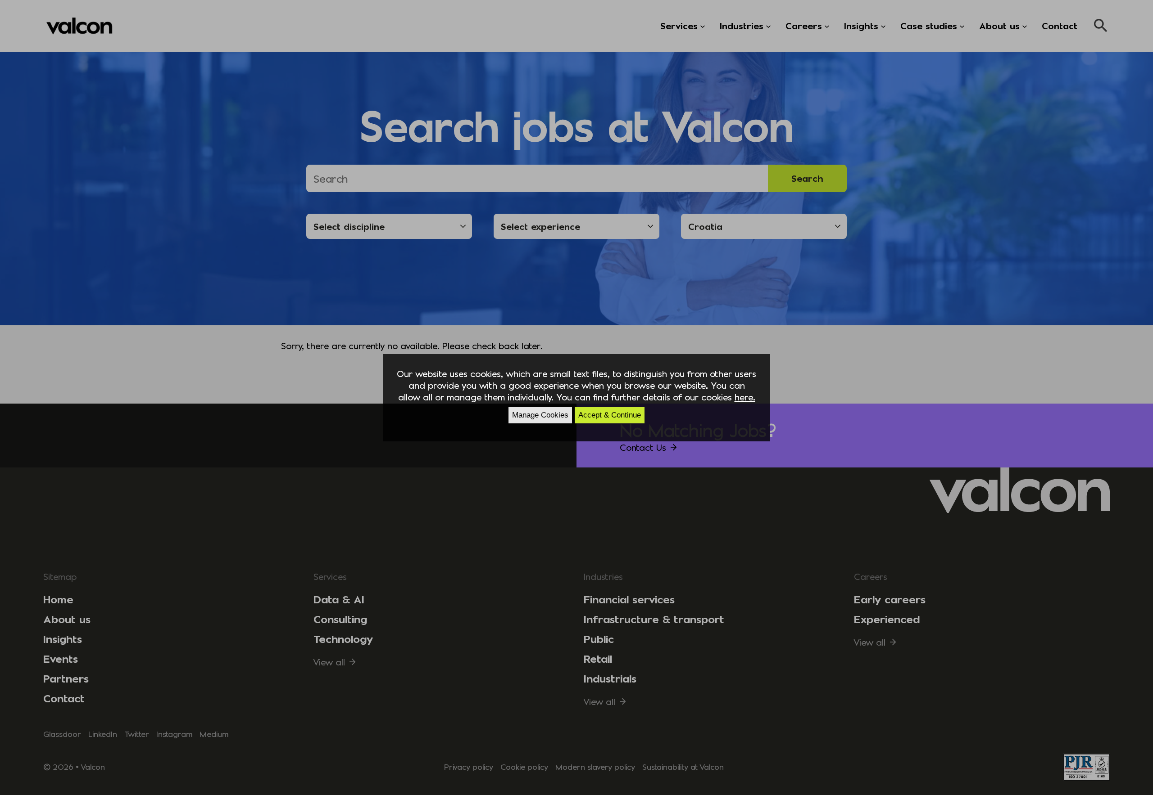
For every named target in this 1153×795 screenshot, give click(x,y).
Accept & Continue (609, 415)
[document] (576, 397)
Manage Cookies (540, 415)
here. (745, 396)
